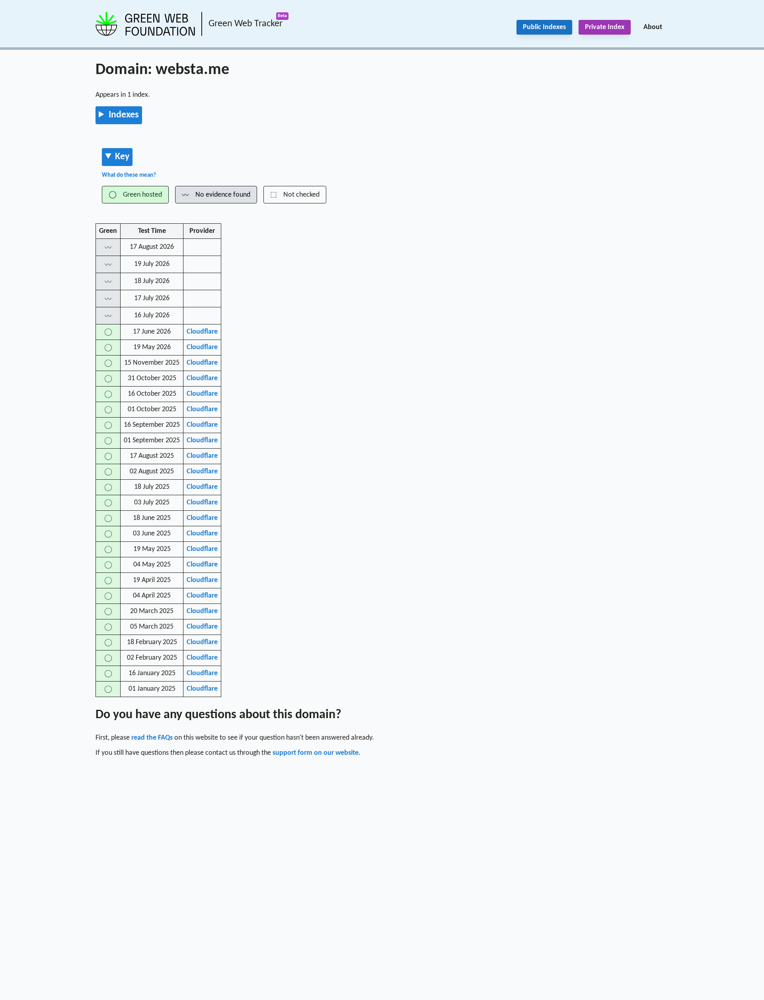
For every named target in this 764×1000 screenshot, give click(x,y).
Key (122, 157)
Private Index (604, 27)
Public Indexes (544, 27)
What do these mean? (129, 175)
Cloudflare (202, 331)
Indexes (124, 115)
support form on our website (316, 753)
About (652, 27)
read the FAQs (152, 737)
